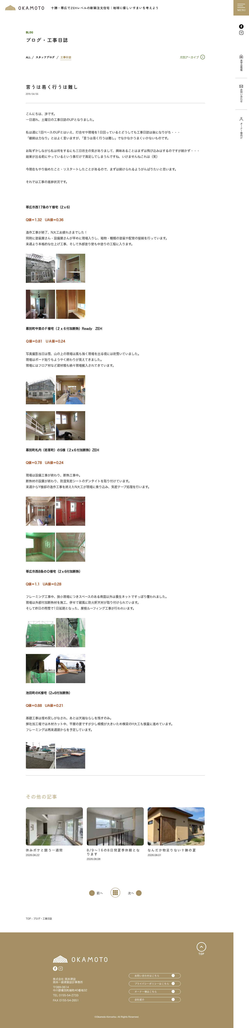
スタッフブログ (45, 57)
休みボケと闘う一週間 (44, 850)
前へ (100, 893)
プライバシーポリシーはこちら (152, 984)
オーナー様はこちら (146, 992)
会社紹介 (140, 999)
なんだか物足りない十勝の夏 (172, 850)
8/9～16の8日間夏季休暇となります (113, 852)
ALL (28, 57)
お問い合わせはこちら (147, 976)
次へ (131, 893)
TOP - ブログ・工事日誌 (39, 918)
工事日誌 (65, 57)
